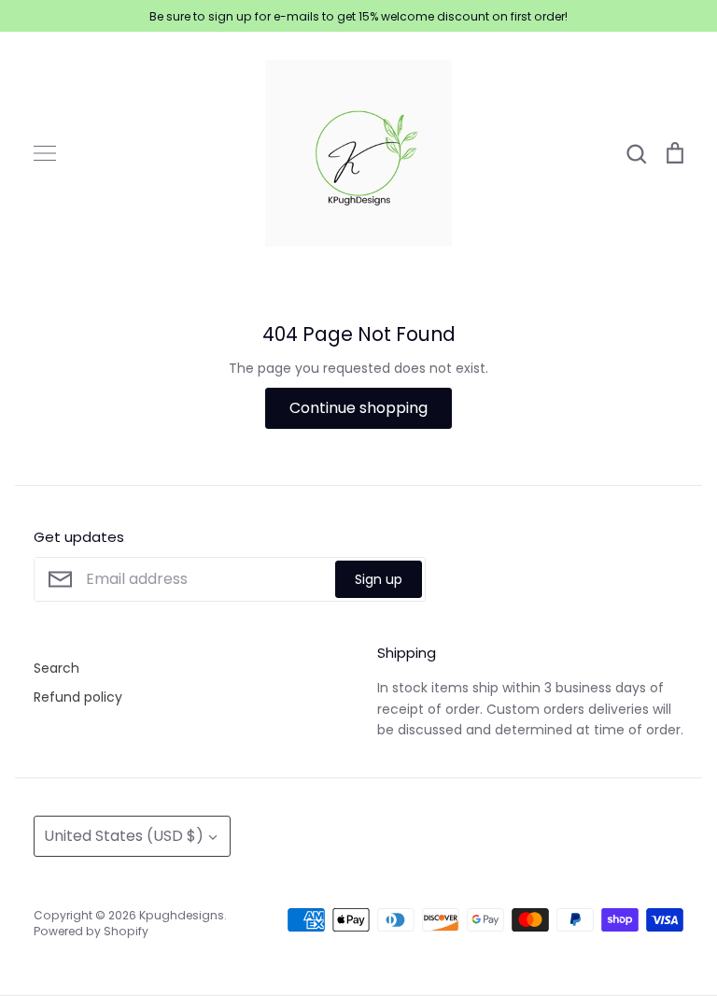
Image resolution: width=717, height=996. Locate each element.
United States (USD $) (124, 836)
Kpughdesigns (181, 915)
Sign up (378, 579)
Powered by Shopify (91, 931)
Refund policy (78, 697)
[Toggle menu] (44, 153)
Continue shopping (358, 408)
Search (56, 668)
